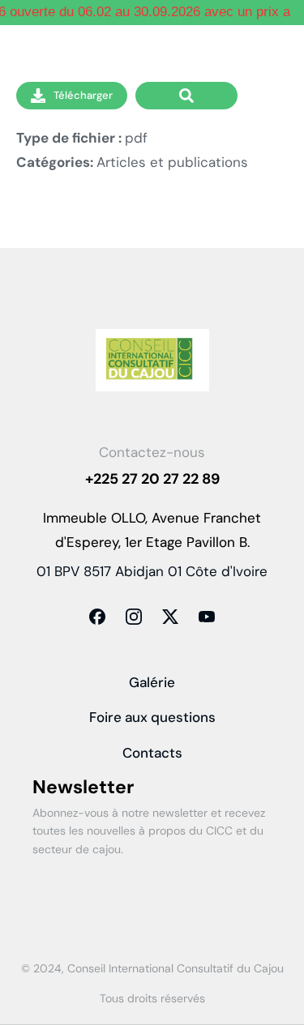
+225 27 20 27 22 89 (152, 479)
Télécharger (83, 95)
